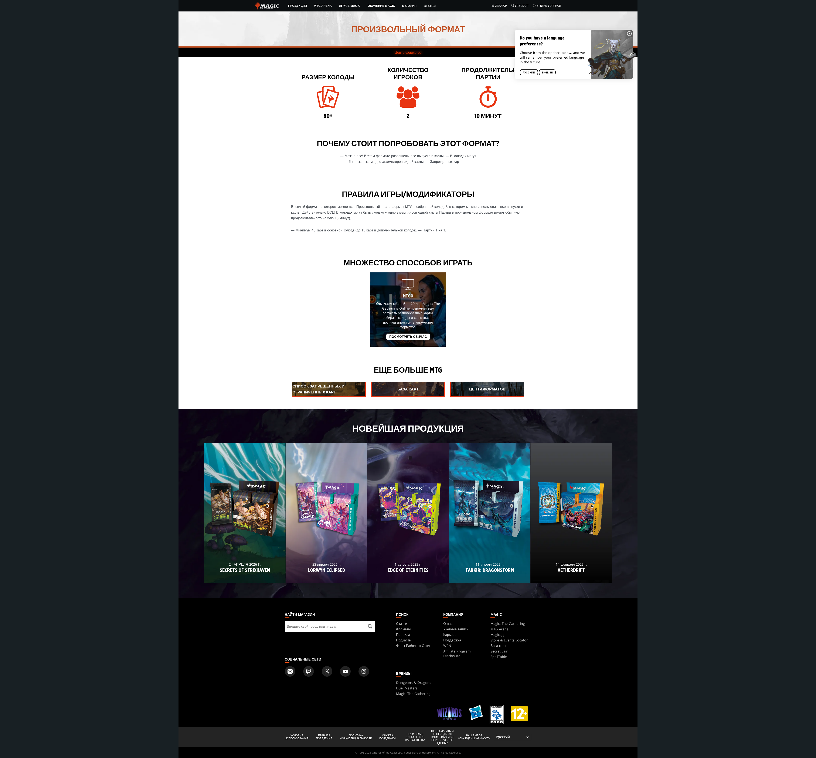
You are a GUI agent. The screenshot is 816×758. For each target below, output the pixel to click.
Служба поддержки (387, 737)
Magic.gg (497, 634)
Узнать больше (245, 577)
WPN (447, 645)
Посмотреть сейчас (408, 336)
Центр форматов (408, 52)
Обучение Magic (381, 5)
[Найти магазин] (370, 626)
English (547, 72)
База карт (521, 5)
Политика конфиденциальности (356, 737)
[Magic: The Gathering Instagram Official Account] (363, 671)
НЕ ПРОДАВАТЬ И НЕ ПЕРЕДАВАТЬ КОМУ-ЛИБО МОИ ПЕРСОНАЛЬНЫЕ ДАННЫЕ (442, 737)
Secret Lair (499, 651)
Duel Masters (407, 688)
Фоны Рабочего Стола (414, 645)
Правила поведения (324, 737)
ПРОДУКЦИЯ (297, 5)
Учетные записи (549, 5)
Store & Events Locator (509, 640)
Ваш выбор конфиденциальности (474, 737)
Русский (529, 72)
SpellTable (498, 656)
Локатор (501, 5)
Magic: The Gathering (507, 623)
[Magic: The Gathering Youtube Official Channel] (345, 671)
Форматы (403, 629)
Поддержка (452, 640)
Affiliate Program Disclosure (457, 653)
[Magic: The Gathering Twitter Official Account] (327, 671)
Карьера (449, 634)
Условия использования (297, 737)
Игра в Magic (349, 5)
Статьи (430, 6)
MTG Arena (323, 5)
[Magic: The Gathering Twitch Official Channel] (308, 671)
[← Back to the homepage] (267, 5)
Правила (403, 634)
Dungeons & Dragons (413, 682)
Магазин (409, 6)
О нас (447, 623)
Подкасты (404, 640)
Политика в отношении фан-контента (415, 737)
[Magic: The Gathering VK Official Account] (290, 671)
